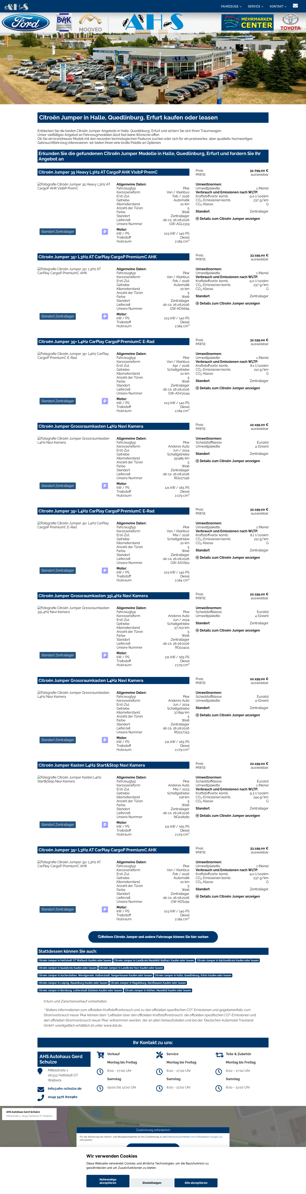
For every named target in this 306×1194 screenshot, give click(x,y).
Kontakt (277, 6)
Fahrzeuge (230, 6)
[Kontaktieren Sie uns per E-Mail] (295, 6)
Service (254, 6)
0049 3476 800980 (62, 1097)
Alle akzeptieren (196, 1182)
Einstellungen (152, 1182)
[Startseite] (16, 6)
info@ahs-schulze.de (65, 1089)
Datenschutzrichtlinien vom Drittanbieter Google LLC (195, 1136)
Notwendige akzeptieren (108, 1181)
